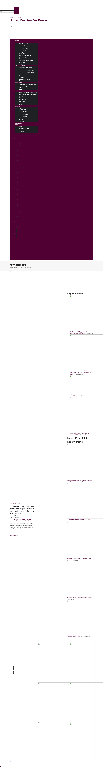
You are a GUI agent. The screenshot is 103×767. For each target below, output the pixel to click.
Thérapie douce (23, 52)
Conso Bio (22, 53)
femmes (20, 519)
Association (18, 123)
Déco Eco (26, 114)
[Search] (16, 10)
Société (21, 96)
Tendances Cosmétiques (26, 60)
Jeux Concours (23, 119)
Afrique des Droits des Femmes (28, 92)
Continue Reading (14, 535)
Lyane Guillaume (27, 519)
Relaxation (26, 48)
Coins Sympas (23, 111)
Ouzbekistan (16, 521)
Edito (20, 126)
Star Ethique (22, 101)
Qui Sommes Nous (24, 128)
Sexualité (25, 47)
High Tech (22, 108)
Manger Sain (22, 64)
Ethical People (19, 82)
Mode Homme (27, 74)
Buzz (20, 104)
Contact (21, 131)
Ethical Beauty (19, 42)
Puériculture (30, 72)
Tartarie (27, 521)
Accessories (22, 75)
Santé (24, 50)
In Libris (21, 89)
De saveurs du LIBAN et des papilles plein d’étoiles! (79, 597)
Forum (21, 87)
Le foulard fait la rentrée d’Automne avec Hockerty (79, 519)
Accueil (17, 40)
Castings (21, 121)
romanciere (22, 521)
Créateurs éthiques (24, 79)
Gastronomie (22, 109)
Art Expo (25, 113)
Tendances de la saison (25, 67)
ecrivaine (16, 519)
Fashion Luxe (22, 81)
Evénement (22, 97)
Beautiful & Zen (23, 43)
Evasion (25, 116)
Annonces (22, 118)
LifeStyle (17, 106)
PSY (24, 45)
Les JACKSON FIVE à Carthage (75, 636)
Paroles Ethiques (24, 86)
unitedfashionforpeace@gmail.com (21, 663)
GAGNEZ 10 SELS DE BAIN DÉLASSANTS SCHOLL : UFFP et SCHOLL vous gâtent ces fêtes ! (81, 372)
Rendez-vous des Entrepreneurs (28, 94)
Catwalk (21, 77)
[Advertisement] (51, 249)
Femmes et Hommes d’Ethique (27, 84)
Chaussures (30, 70)
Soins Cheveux (23, 57)
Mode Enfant (26, 69)
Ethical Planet (19, 91)
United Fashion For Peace (28, 20)
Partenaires (22, 130)
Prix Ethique (22, 99)
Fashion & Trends (20, 65)
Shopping (21, 59)
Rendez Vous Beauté (25, 55)
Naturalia (21, 103)
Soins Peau (22, 62)
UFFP (16, 125)
